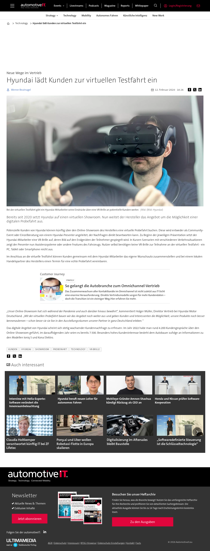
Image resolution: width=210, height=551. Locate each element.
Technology (69, 15)
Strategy (50, 15)
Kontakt (130, 542)
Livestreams (76, 5)
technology (78, 349)
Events (57, 5)
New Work (158, 15)
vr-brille (95, 349)
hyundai (26, 349)
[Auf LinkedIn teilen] (200, 89)
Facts (138, 542)
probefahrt (60, 349)
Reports (125, 5)
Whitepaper (141, 5)
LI (45, 531)
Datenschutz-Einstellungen (111, 542)
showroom (42, 349)
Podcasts (94, 5)
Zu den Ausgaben (142, 522)
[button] (12, 432)
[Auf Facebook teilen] (190, 89)
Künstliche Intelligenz (135, 15)
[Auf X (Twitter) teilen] (195, 89)
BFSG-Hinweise (88, 542)
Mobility (86, 15)
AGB (50, 542)
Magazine (109, 5)
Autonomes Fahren (107, 15)
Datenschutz (60, 542)
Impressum (73, 542)
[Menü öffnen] (12, 6)
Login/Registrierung (180, 5)
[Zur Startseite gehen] (33, 5)
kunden (12, 349)
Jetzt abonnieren (30, 519)
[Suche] (155, 5)
